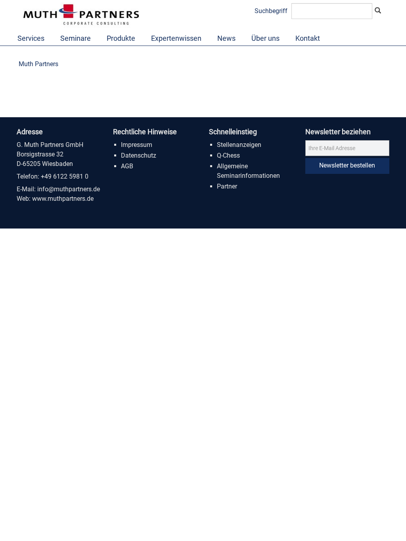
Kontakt (307, 38)
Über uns (265, 38)
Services (30, 38)
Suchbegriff (271, 11)
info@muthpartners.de (68, 189)
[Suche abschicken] (377, 11)
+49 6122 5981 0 (64, 176)
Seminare (75, 38)
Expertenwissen (176, 38)
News (226, 38)
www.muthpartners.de (63, 198)
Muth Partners (38, 64)
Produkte (121, 38)
